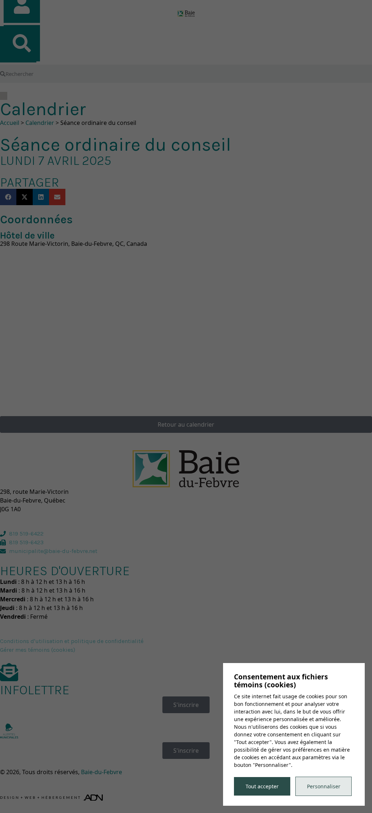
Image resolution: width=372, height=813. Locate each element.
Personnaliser (323, 786)
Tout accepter (262, 786)
